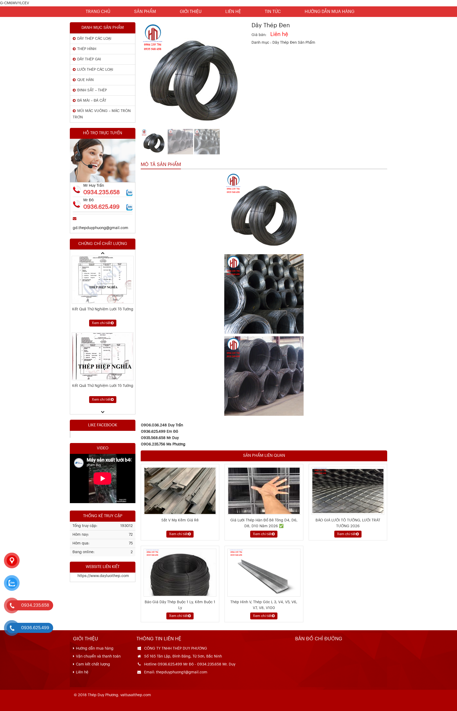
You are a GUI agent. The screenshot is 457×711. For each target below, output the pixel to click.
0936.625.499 (101, 207)
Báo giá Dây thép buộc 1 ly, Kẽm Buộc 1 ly (180, 605)
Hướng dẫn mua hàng (329, 12)
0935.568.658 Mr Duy (160, 438)
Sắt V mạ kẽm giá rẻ (180, 520)
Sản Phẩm (145, 12)
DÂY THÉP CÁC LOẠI (94, 39)
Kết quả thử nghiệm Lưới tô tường (102, 386)
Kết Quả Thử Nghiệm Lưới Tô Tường (102, 309)
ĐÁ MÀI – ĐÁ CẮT (91, 100)
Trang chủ (98, 12)
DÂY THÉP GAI (89, 59)
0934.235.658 (101, 192)
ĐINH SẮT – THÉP (92, 90)
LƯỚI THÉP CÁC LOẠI (95, 69)
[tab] (161, 164)
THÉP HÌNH (86, 49)
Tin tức (273, 12)
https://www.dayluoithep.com (99, 576)
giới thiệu (191, 12)
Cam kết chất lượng (93, 664)
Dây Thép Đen (285, 42)
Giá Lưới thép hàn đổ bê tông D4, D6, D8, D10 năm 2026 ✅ (264, 523)
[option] (102, 291)
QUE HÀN (85, 80)
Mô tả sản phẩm (161, 164)
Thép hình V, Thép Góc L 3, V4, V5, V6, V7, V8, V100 (263, 605)
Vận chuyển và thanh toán (98, 656)
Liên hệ (233, 12)
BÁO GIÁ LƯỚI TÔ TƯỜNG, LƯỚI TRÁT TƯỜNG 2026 (348, 523)
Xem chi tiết (178, 534)
